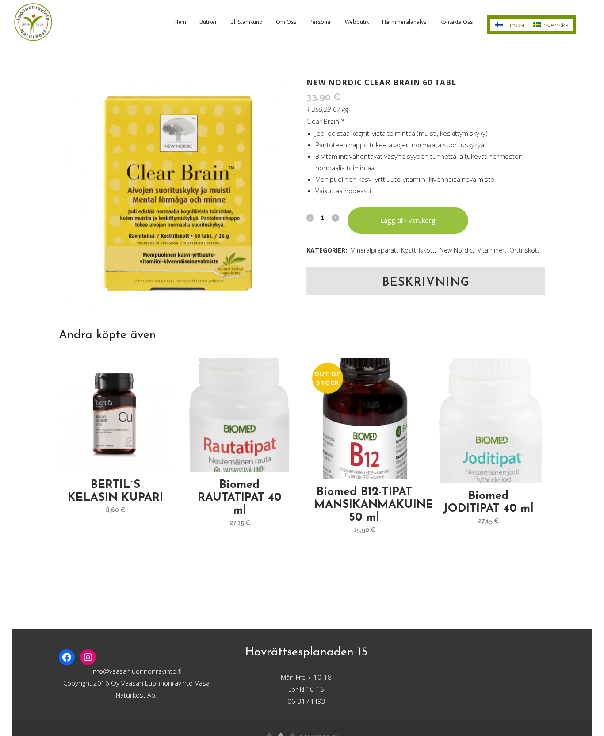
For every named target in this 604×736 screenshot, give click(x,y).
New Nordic (456, 250)
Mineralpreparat (373, 250)
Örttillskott (524, 250)
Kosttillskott (418, 250)
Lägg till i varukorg (408, 220)
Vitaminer (491, 250)
